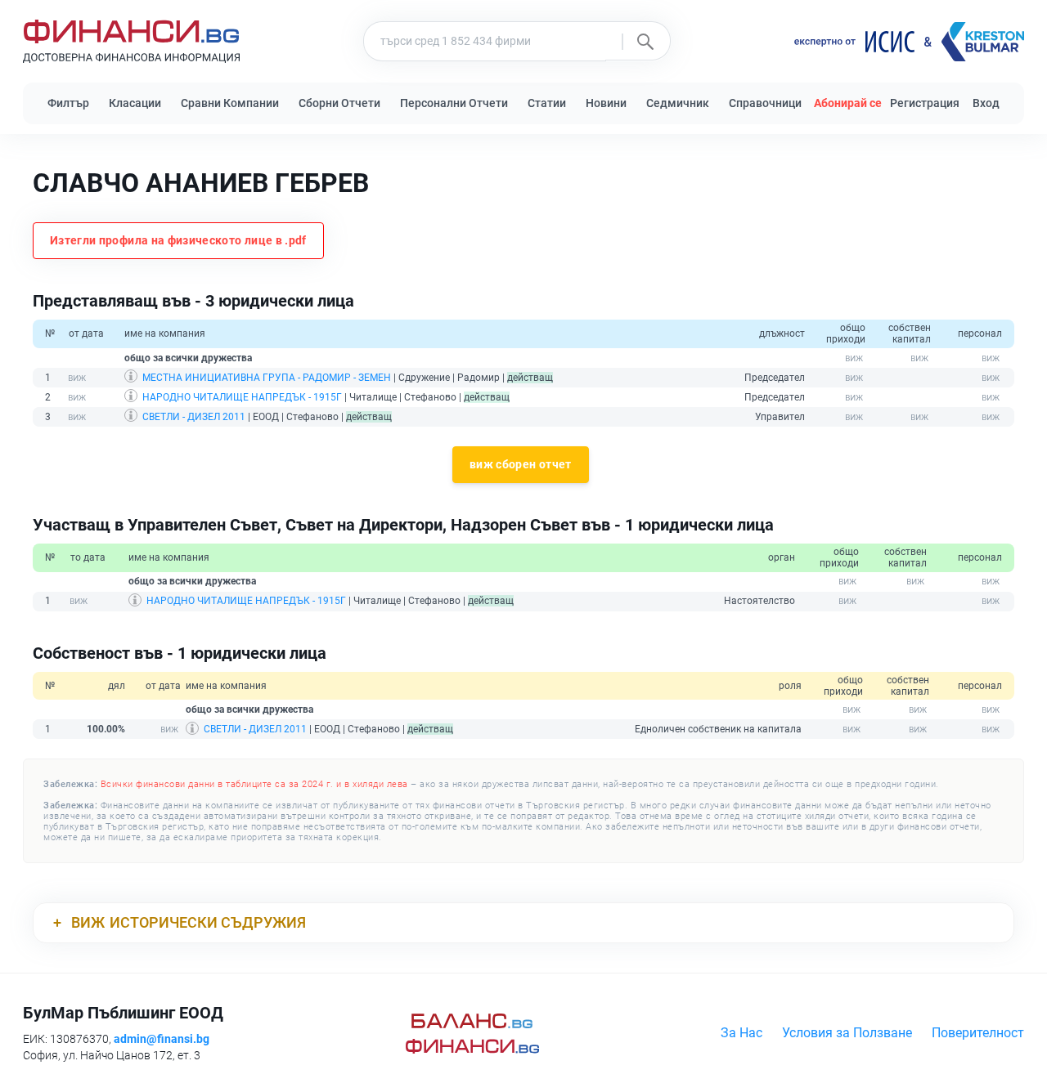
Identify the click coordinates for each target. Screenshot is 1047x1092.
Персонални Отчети (454, 103)
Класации (135, 103)
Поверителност (978, 1033)
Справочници (765, 103)
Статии (547, 103)
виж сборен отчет (521, 464)
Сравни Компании (230, 103)
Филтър (68, 103)
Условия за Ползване (847, 1033)
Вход (986, 103)
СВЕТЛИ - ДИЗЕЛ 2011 (193, 417)
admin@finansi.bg (161, 1038)
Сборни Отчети (339, 103)
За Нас (741, 1033)
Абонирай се (848, 103)
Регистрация (924, 103)
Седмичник (677, 103)
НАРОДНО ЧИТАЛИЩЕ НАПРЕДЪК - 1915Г (242, 397)
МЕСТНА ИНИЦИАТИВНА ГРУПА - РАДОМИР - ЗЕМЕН (266, 377)
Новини (606, 103)
